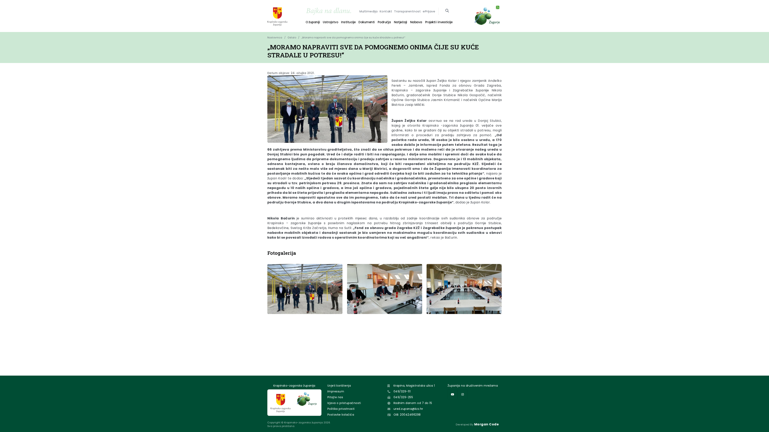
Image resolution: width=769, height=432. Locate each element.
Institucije (348, 22)
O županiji (313, 22)
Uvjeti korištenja (339, 386)
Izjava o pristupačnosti (344, 403)
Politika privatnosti (341, 409)
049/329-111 (402, 391)
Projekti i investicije (438, 22)
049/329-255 (403, 397)
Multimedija (368, 11)
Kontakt (386, 11)
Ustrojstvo (330, 22)
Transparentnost (407, 11)
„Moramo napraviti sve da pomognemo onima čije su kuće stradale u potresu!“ (354, 37)
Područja (384, 22)
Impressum (335, 391)
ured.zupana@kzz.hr (408, 409)
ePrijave (429, 11)
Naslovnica (274, 37)
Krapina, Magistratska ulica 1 (414, 386)
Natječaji (400, 22)
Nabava (416, 22)
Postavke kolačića (340, 415)
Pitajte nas (335, 397)
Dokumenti (366, 22)
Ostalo (292, 37)
